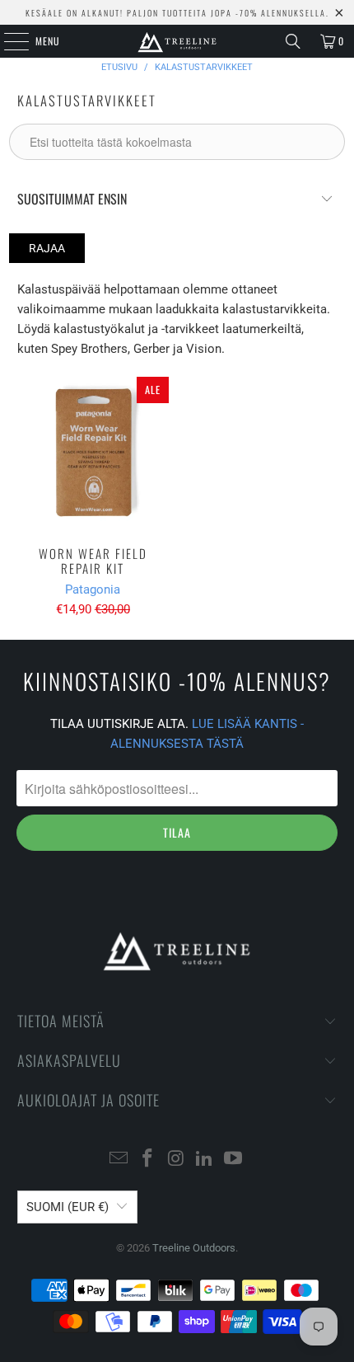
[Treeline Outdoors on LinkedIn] (205, 1159)
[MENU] (7, 41)
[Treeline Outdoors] (177, 41)
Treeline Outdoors (193, 1248)
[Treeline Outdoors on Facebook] (147, 1159)
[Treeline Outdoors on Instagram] (176, 1159)
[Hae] (293, 41)
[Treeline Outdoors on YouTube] (233, 1159)
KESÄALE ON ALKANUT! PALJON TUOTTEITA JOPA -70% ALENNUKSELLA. (177, 13)
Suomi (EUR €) (67, 1207)
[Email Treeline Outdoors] (119, 1159)
